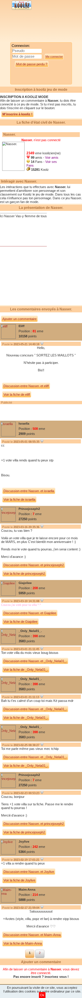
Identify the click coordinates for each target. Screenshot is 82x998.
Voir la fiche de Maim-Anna (22, 943)
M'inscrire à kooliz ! (17, 114)
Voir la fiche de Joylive (19, 880)
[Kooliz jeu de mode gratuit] (22, 9)
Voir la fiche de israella (19, 499)
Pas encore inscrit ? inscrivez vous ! (41, 976)
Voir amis (51, 157)
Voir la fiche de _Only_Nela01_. (25, 669)
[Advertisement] (36, 27)
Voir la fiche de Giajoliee (20, 621)
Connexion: (21, 46)
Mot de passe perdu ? (31, 64)
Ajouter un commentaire (19, 319)
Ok (42, 995)
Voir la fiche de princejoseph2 (24, 573)
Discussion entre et (26, 386)
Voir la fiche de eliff (16, 394)
